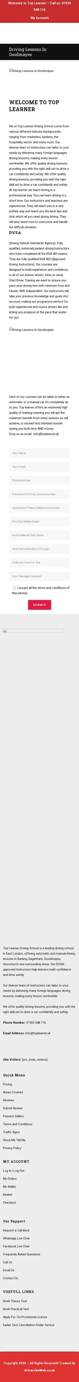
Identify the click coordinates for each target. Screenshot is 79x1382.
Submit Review (12, 1108)
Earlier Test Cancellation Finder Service (28, 1325)
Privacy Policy (12, 1148)
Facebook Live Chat (16, 1246)
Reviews (8, 1100)
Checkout (9, 1202)
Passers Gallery (13, 1116)
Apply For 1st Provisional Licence (25, 1317)
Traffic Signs (11, 1132)
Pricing (7, 1084)
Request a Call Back (16, 1230)
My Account (40, 18)
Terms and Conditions (17, 1124)
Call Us (7, 1262)
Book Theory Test (15, 1301)
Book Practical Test (16, 1309)
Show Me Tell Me (14, 1140)
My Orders (10, 1179)
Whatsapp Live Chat (16, 1238)
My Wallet (9, 1187)
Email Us (8, 1270)
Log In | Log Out (13, 1171)
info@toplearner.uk (37, 1033)
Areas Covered (13, 1092)
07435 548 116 (36, 1022)
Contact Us (10, 1278)
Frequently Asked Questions (21, 1254)
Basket (7, 1194)
